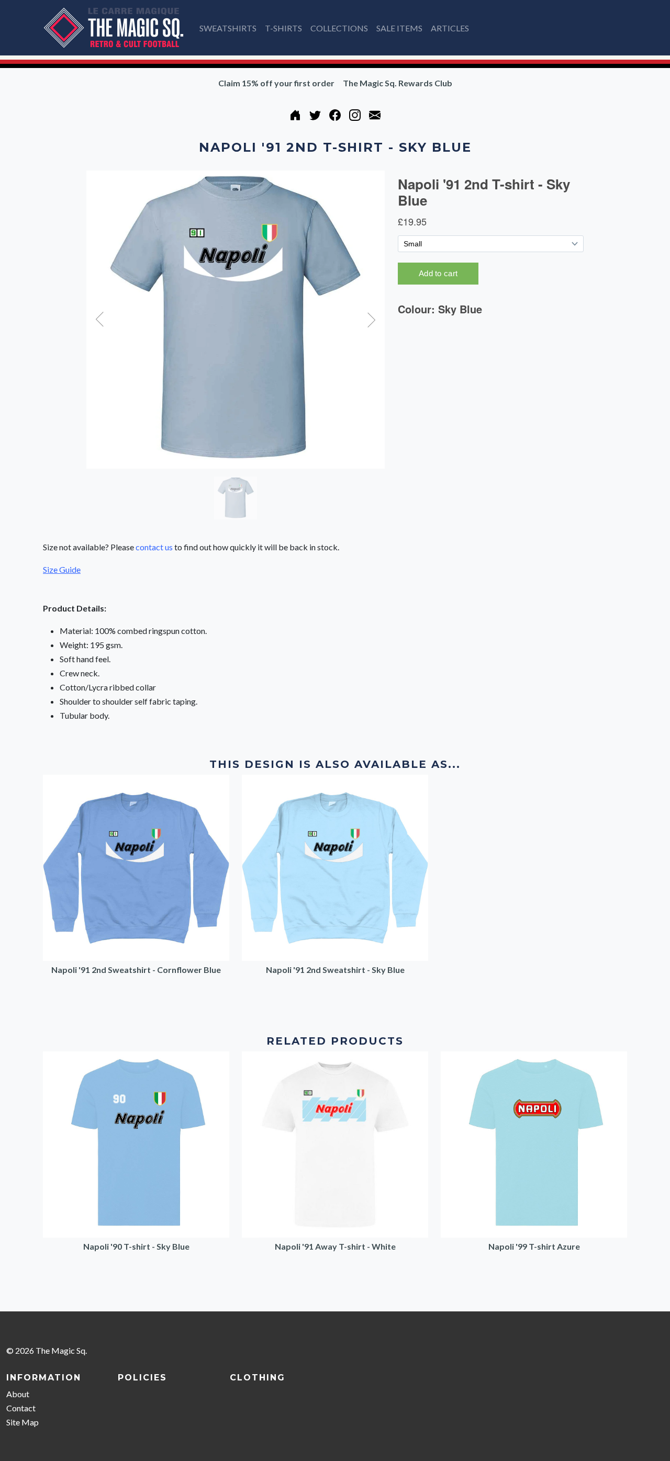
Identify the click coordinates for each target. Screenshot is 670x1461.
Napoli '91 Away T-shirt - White (335, 1246)
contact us (154, 547)
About (17, 1394)
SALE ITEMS (399, 28)
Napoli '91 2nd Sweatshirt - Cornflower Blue (136, 970)
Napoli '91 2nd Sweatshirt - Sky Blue (335, 970)
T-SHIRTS (283, 28)
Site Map (22, 1422)
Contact (21, 1408)
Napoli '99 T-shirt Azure (534, 1246)
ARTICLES (450, 28)
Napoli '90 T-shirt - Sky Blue (136, 1246)
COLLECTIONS (339, 28)
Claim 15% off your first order (276, 83)
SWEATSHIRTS (227, 28)
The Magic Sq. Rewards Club (397, 83)
